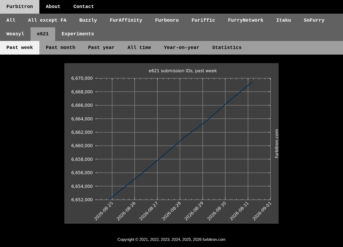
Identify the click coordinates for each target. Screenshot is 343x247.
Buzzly (88, 20)
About (53, 6)
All (10, 20)
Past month (60, 47)
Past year (101, 47)
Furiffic (203, 20)
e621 (43, 34)
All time (139, 47)
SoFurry (314, 20)
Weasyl (15, 34)
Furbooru (167, 20)
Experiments (78, 34)
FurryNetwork (245, 20)
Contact (83, 6)
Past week (19, 47)
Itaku (283, 20)
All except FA (47, 20)
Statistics (227, 47)
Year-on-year (181, 47)
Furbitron (19, 6)
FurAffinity (126, 20)
